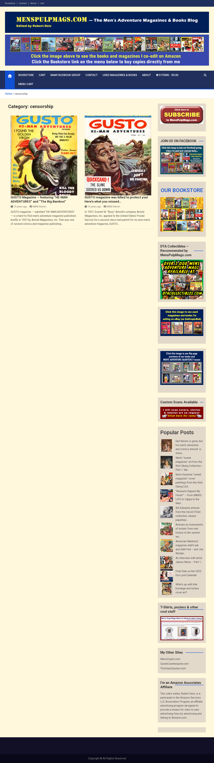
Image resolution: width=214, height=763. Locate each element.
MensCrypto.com (170, 659)
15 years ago (20, 206)
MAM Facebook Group (65, 75)
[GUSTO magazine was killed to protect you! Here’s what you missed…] (118, 156)
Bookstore (10, 3)
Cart (42, 3)
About (33, 3)
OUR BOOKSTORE (182, 190)
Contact (23, 3)
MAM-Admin (39, 206)
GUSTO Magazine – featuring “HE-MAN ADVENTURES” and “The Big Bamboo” (39, 199)
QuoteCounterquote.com (174, 663)
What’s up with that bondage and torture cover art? (187, 588)
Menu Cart (25, 84)
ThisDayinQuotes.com (173, 668)
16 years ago (94, 206)
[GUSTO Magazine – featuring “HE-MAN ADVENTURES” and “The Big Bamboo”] (44, 156)
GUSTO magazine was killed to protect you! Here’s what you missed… (116, 199)
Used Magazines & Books (120, 75)
